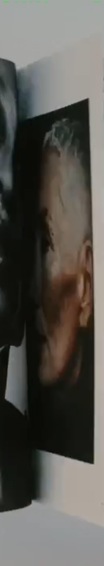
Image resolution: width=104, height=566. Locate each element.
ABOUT (31, 2)
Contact (97, 2)
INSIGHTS (38, 2)
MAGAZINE (24, 2)
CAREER (46, 2)
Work (16, 2)
